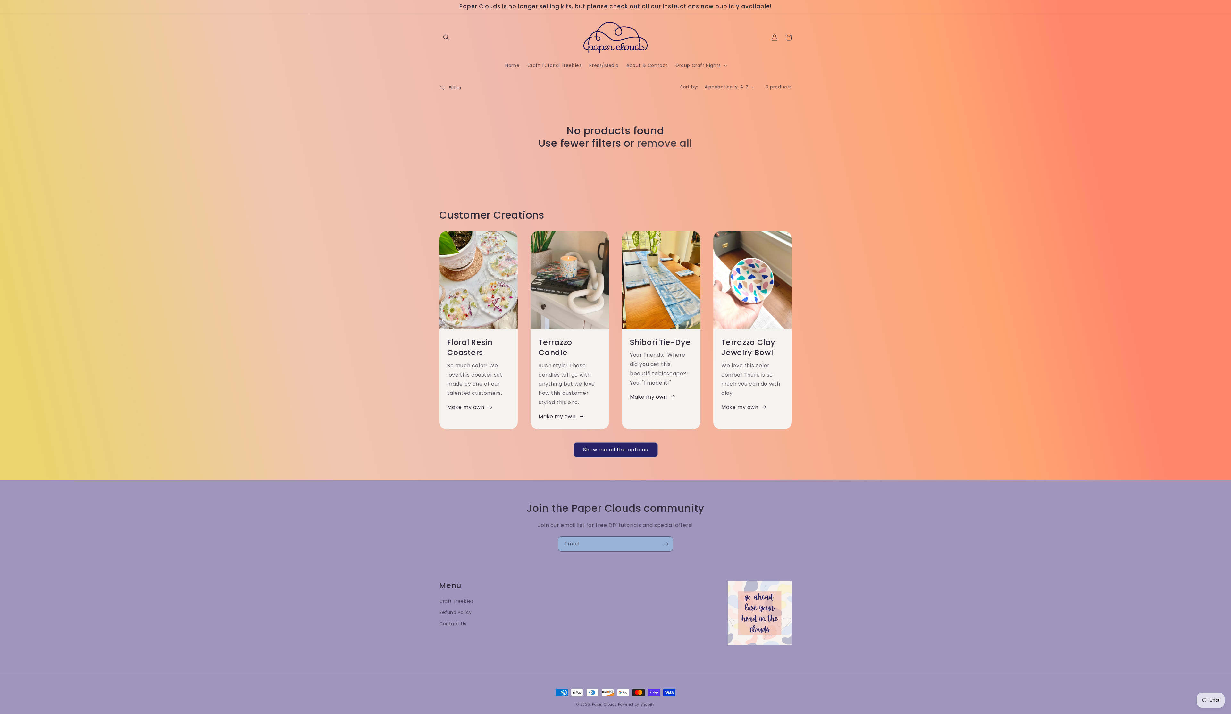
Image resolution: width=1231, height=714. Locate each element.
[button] (446, 37)
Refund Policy (455, 612)
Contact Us (452, 623)
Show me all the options (615, 449)
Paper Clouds (604, 704)
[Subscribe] (666, 544)
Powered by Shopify (636, 704)
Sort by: (689, 87)
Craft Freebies (456, 601)
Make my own (465, 407)
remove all (664, 143)
